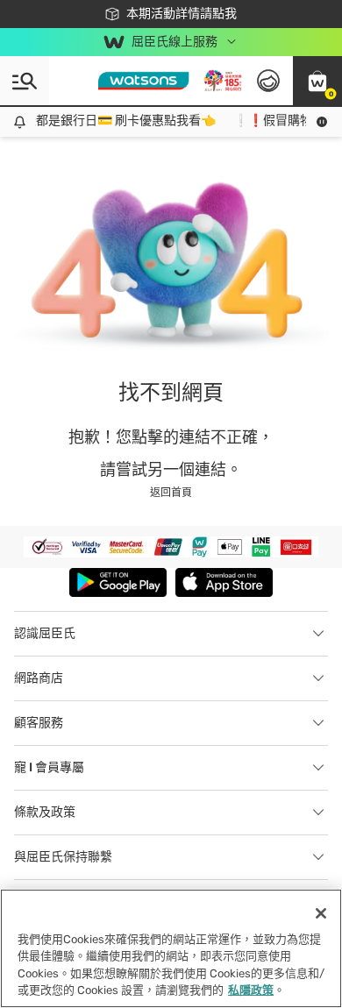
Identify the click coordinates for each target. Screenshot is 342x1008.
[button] (317, 80)
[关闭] (321, 913)
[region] (171, 948)
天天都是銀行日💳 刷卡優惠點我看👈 (110, 120)
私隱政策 (251, 990)
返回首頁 (171, 492)
